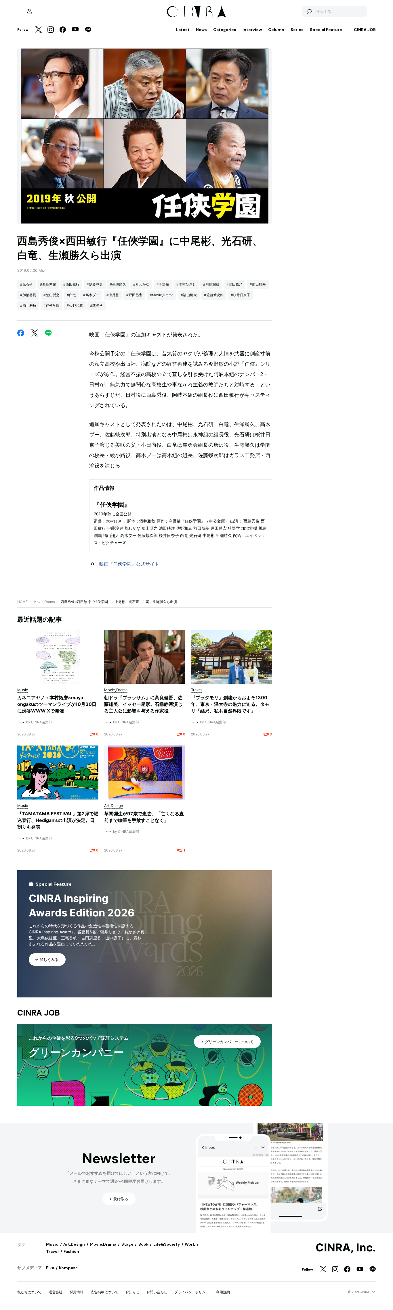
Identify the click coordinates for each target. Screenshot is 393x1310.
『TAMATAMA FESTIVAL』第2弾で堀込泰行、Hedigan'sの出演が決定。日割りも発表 (57, 820)
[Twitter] (38, 30)
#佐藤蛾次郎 (214, 295)
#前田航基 (258, 284)
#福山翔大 (189, 295)
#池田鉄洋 (234, 284)
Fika (50, 1268)
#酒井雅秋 (28, 305)
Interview (252, 29)
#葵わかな (141, 284)
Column (276, 29)
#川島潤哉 (211, 284)
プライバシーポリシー (191, 1292)
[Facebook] (63, 30)
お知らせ (132, 1292)
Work (190, 1244)
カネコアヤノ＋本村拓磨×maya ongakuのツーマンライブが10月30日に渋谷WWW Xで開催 (56, 704)
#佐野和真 (75, 305)
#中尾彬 (112, 295)
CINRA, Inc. (346, 1247)
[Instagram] (50, 30)
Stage (127, 1244)
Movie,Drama (44, 602)
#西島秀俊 (48, 284)
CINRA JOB (365, 29)
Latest (183, 29)
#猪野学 (96, 305)
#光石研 (26, 284)
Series (297, 29)
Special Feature (326, 29)
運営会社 (55, 1292)
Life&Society (166, 1244)
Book (143, 1244)
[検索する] (309, 11)
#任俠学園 (51, 305)
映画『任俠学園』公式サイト (129, 564)
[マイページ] (29, 11)
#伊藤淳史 (95, 284)
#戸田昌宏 (134, 295)
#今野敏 (163, 284)
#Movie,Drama (161, 295)
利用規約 (223, 1292)
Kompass (68, 1268)
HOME (22, 602)
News (201, 29)
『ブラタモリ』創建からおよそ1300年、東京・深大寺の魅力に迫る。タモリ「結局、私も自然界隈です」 (230, 704)
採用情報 (76, 1292)
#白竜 (71, 295)
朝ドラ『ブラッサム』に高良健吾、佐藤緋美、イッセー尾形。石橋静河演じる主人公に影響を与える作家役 (143, 704)
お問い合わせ (156, 1292)
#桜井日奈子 (240, 295)
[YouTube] (75, 30)
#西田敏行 (71, 284)
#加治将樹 (28, 295)
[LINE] (88, 30)
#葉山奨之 (51, 295)
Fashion (71, 1251)
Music (52, 1244)
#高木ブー (91, 295)
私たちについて (29, 1292)
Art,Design (74, 1244)
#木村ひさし (186, 284)
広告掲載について (104, 1292)
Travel (52, 1251)
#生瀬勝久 (118, 284)
